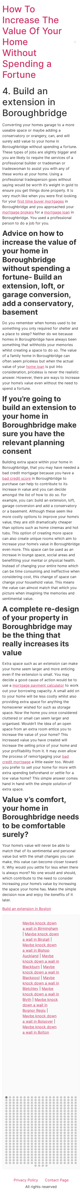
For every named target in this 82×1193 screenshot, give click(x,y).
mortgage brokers (18, 212)
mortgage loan (57, 212)
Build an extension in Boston (26, 908)
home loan (35, 366)
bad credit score (16, 478)
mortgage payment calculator (38, 685)
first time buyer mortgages (40, 201)
